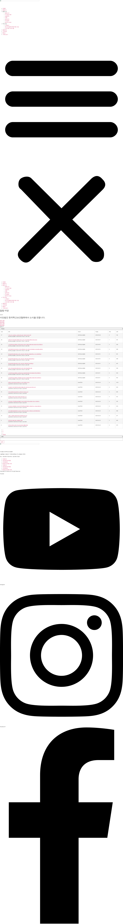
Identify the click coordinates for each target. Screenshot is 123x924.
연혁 (6, 17)
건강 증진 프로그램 (9, 28)
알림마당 (5, 30)
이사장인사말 (8, 14)
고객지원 (5, 31)
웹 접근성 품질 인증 (7, 463)
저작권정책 (5, 462)
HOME (4, 8)
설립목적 (7, 16)
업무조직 (7, 19)
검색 (2, 441)
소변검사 (7, 25)
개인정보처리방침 (7, 460)
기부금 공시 (5, 34)
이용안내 (5, 459)
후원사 (4, 33)
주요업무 (7, 20)
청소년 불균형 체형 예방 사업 (12, 26)
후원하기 (5, 10)
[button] (61, 158)
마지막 (4, 434)
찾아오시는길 (8, 22)
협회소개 (7, 13)
